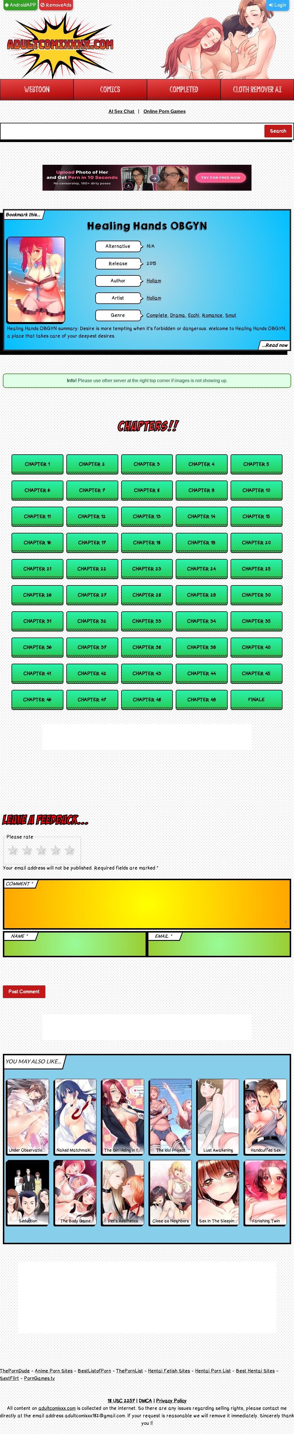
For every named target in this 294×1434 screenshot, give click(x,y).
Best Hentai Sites (255, 1371)
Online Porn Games (165, 111)
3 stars (42, 850)
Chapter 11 (37, 517)
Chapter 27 (92, 595)
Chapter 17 (92, 543)
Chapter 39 (201, 647)
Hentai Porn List (213, 1371)
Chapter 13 (147, 517)
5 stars (70, 850)
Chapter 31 (37, 621)
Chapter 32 (92, 621)
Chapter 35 (256, 621)
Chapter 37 (92, 647)
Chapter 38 (147, 647)
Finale (256, 700)
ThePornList (129, 1371)
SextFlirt (9, 1378)
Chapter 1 (37, 464)
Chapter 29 (201, 595)
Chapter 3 (147, 464)
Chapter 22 (92, 569)
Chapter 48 (147, 700)
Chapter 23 (147, 569)
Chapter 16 (37, 543)
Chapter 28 (147, 595)
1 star (14, 850)
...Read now (275, 345)
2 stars (28, 850)
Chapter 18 (147, 543)
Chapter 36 (38, 647)
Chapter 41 (37, 674)
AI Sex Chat (122, 111)
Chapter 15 (256, 517)
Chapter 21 (37, 569)
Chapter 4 (201, 464)
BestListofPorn (94, 1371)
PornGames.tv (39, 1378)
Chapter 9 (201, 490)
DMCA (145, 1401)
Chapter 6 (37, 490)
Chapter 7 (92, 490)
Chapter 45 (256, 674)
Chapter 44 (202, 674)
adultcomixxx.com (57, 1408)
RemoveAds (58, 5)
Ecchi (193, 315)
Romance (212, 315)
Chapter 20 (256, 543)
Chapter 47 (92, 700)
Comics (110, 90)
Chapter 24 (201, 569)
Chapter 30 (256, 595)
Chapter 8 (147, 490)
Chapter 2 (92, 464)
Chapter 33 (147, 621)
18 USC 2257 (121, 1401)
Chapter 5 (256, 464)
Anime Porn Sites (54, 1371)
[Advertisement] (147, 178)
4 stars (56, 850)
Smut (230, 315)
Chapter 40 (256, 647)
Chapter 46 (37, 700)
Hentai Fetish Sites (169, 1371)
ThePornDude (15, 1371)
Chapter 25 (256, 569)
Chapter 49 (202, 700)
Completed (184, 90)
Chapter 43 (147, 674)
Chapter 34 (201, 621)
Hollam (154, 281)
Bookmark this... (23, 215)
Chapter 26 (38, 595)
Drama (177, 315)
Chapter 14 (201, 517)
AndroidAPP (22, 5)
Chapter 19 (201, 543)
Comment (19, 884)
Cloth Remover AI (257, 90)
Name (19, 936)
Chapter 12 (92, 517)
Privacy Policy (171, 1401)
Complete (157, 315)
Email (163, 936)
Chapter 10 (256, 490)
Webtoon (36, 90)
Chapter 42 (92, 674)
